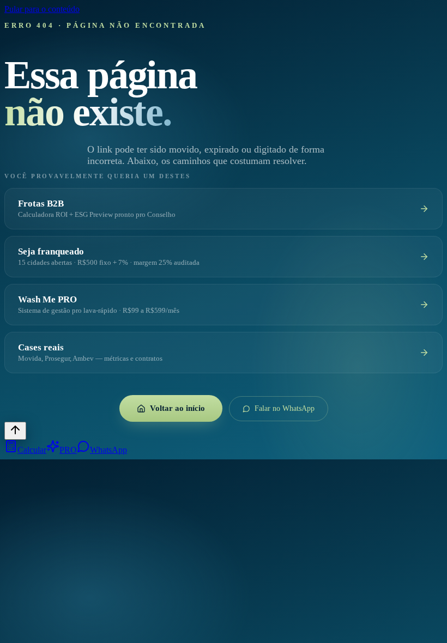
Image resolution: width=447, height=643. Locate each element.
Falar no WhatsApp (285, 408)
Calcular (31, 449)
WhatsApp (108, 449)
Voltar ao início (177, 408)
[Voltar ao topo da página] (15, 431)
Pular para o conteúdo (42, 9)
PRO (68, 449)
